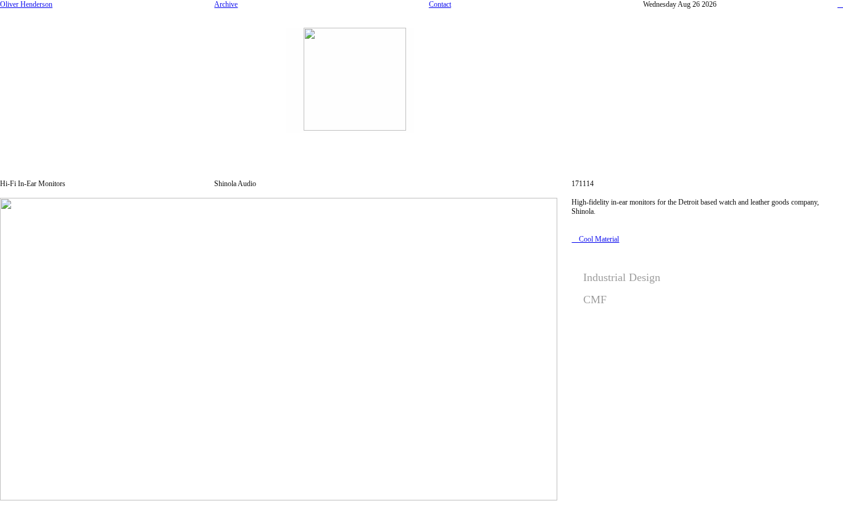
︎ (840, 4)
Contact (440, 4)
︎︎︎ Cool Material (595, 239)
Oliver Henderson (26, 4)
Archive (226, 4)
